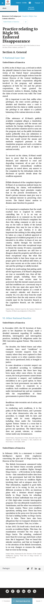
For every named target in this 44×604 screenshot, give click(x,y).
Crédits (24, 3)
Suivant (38, 601)
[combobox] (3, 22)
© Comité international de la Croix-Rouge (22, 598)
